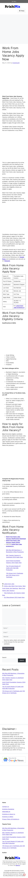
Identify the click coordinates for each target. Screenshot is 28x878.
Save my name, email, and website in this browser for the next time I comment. (14, 642)
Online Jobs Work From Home (13, 586)
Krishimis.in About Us (8, 814)
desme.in (18, 865)
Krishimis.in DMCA (7, 816)
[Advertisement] (14, 29)
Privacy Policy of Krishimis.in (10, 819)
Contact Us (5, 806)
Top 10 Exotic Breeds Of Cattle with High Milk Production (13, 568)
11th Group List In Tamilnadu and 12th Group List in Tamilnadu (14, 575)
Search (4, 657)
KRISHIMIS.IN (6, 811)
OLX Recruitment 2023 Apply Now (14, 597)
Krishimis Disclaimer (8, 809)
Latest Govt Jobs (9, 584)
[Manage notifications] (24, 875)
